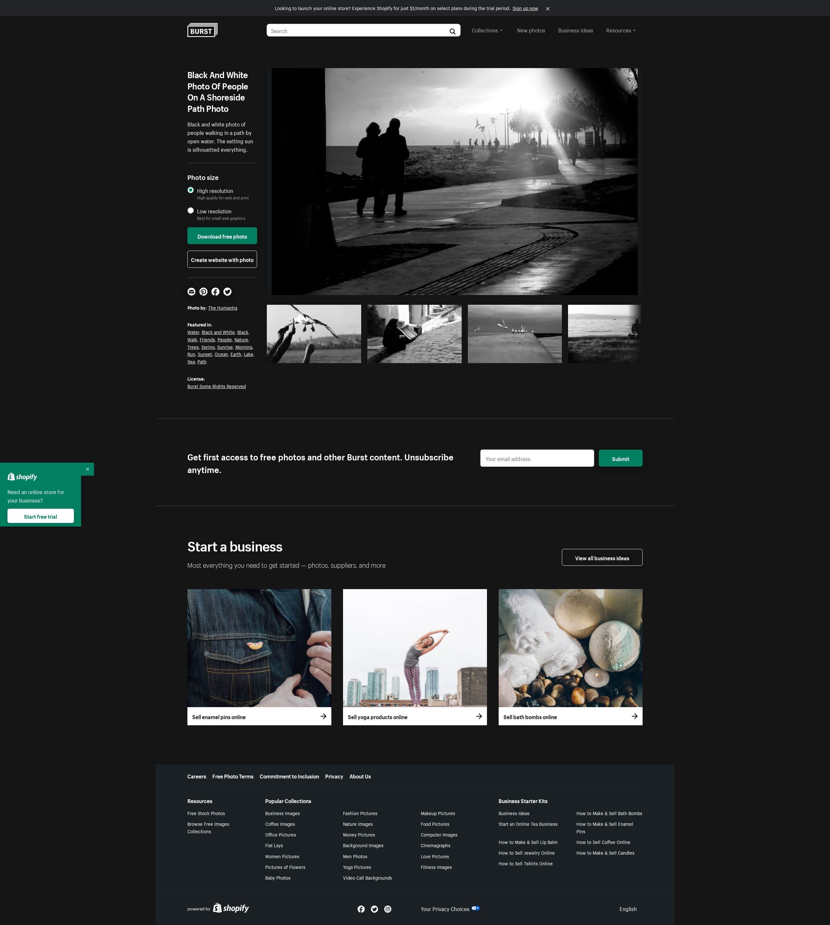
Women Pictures (282, 856)
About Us (360, 775)
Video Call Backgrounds (367, 877)
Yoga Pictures (357, 866)
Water (193, 331)
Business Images (282, 812)
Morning (243, 346)
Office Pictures (280, 834)
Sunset (205, 353)
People (225, 339)
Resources (618, 29)
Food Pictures (435, 823)
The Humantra (222, 307)
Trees (193, 346)
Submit (620, 458)
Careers (196, 775)
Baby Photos (277, 877)
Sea (191, 361)
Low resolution (214, 211)
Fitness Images (436, 866)
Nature (241, 339)
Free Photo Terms (233, 775)
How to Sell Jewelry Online (527, 852)
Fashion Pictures (360, 812)
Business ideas (575, 29)
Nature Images (358, 823)
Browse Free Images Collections (208, 827)
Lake (248, 353)
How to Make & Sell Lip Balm (528, 841)
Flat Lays (274, 844)
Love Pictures (435, 856)
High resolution (215, 190)
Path (202, 361)
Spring (208, 346)
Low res (341, 356)
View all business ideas (602, 557)
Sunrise (225, 346)
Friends (207, 339)
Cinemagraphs (435, 844)
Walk (192, 339)
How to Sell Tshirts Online (526, 863)
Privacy (334, 775)
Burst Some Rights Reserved (216, 385)
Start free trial (40, 516)
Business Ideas (514, 812)
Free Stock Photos (206, 812)
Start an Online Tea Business (528, 823)
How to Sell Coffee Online (603, 841)
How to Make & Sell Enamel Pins (604, 827)
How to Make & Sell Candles (605, 852)
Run (191, 353)
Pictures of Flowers (285, 866)
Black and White (218, 331)
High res (316, 356)
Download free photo (222, 235)
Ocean (221, 353)
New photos (531, 29)
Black (242, 331)
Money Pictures (359, 834)
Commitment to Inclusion (289, 775)
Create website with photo (222, 259)
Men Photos (355, 856)
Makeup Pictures (438, 812)
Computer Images (439, 834)
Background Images (363, 844)
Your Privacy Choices (445, 908)
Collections (485, 29)
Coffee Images (280, 823)
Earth (236, 353)
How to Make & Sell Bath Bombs (609, 812)
